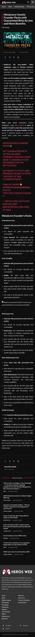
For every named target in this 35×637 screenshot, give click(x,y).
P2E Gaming (5, 27)
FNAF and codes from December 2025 (16, 552)
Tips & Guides (7, 500)
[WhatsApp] (18, 57)
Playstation (6, 520)
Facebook (8, 625)
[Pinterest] (14, 57)
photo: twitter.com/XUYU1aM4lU (17, 193)
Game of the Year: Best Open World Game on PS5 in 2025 (15, 516)
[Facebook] (5, 57)
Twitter (8, 628)
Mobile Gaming (7, 511)
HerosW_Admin (10, 467)
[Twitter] (9, 57)
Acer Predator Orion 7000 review (14, 535)
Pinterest (25, 625)
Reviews (5, 538)
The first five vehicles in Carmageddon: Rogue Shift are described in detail (16, 543)
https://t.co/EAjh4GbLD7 (16, 187)
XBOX (4, 491)
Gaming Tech (7, 531)
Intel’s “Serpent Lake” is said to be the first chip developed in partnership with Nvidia (17, 526)
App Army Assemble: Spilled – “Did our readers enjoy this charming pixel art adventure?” (16, 506)
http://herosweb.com (9, 469)
